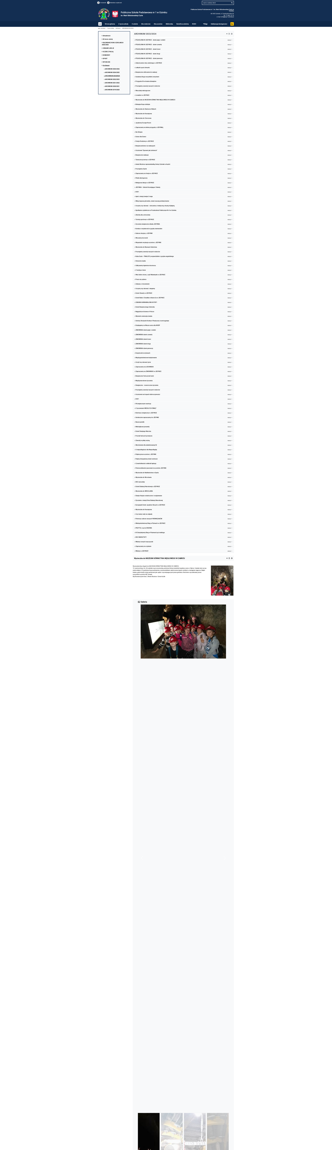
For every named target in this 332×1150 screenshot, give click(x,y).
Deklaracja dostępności (219, 24)
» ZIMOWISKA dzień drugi (183, 344)
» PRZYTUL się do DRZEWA (183, 528)
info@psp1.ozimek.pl (227, 17)
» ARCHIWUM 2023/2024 (112, 76)
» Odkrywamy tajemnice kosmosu (183, 265)
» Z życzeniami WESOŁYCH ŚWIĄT (183, 408)
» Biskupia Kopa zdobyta (183, 104)
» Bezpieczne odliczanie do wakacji (183, 72)
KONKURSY (106, 55)
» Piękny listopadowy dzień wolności (183, 459)
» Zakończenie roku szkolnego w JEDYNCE (183, 63)
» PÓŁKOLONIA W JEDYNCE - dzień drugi (183, 54)
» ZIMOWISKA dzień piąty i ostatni (183, 330)
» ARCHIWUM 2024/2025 (111, 72)
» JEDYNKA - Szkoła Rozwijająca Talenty (183, 187)
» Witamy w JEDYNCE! (183, 551)
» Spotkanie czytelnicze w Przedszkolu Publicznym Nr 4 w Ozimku (183, 210)
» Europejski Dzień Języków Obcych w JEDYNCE (183, 505)
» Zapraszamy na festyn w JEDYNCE (183, 173)
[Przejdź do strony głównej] (100, 24)
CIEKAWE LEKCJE (108, 48)
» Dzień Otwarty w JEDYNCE (183, 293)
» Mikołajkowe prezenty (183, 427)
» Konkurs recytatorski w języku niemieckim (183, 228)
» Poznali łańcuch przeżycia (183, 436)
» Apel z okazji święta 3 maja (183, 196)
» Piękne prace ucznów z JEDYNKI (183, 454)
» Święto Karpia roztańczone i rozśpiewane (183, 495)
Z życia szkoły (123, 24)
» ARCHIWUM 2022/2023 (111, 79)
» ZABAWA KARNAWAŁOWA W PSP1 (183, 302)
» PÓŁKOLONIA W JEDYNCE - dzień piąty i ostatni (183, 40)
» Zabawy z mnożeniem (183, 284)
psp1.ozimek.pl (101, 28)
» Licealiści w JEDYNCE (183, 95)
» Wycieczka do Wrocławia (183, 477)
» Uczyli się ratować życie (183, 362)
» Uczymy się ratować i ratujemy (183, 288)
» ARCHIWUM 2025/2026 (111, 69)
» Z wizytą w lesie (183, 270)
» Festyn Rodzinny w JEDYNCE (183, 141)
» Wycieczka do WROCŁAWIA (183, 491)
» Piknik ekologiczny (183, 178)
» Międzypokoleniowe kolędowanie (183, 357)
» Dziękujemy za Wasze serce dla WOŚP (183, 325)
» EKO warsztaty (183, 482)
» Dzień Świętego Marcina (183, 431)
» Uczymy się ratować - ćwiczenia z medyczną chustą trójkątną (183, 206)
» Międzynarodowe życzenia (183, 380)
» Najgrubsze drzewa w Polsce (183, 311)
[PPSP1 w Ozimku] (115, 14)
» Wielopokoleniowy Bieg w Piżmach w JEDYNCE (183, 523)
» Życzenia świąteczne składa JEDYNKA (183, 224)
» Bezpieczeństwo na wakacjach (183, 146)
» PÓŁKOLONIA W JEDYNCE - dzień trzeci (183, 49)
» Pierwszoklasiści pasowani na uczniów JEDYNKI (183, 468)
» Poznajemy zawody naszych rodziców (183, 86)
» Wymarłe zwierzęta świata (183, 316)
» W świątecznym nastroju (183, 403)
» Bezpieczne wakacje (183, 155)
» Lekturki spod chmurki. (183, 67)
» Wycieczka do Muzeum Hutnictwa (183, 247)
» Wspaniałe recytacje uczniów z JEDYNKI (183, 242)
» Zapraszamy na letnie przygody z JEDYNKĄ (183, 127)
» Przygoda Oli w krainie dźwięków (183, 81)
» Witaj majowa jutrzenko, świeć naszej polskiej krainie (183, 201)
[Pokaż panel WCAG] (232, 24)
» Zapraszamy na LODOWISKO (183, 367)
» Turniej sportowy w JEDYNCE (183, 219)
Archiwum (118, 28)
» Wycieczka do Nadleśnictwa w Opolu (183, 472)
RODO (194, 24)
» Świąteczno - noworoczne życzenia (183, 385)
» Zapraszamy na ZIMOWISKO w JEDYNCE (183, 371)
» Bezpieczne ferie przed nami (183, 376)
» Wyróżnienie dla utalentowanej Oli (183, 445)
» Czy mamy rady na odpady (183, 514)
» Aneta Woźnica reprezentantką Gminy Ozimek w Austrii (183, 164)
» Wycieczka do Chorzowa (183, 118)
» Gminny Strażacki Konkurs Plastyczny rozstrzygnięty (183, 321)
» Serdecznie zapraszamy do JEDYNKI (183, 417)
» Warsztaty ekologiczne (183, 90)
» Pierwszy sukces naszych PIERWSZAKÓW (183, 519)
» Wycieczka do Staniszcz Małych (183, 109)
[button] (225, 858)
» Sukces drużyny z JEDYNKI (183, 233)
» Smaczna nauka (183, 261)
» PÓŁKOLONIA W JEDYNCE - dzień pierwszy (183, 58)
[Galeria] (183, 858)
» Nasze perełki (183, 422)
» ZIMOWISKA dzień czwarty (183, 334)
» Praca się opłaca (183, 279)
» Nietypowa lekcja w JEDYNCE (183, 183)
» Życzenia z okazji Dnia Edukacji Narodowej (183, 500)
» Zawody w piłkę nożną (183, 440)
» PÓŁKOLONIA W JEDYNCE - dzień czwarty (183, 44)
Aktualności (106, 36)
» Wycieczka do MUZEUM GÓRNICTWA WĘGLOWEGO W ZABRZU (183, 100)
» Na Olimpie (183, 132)
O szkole (135, 24)
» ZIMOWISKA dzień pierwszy (183, 348)
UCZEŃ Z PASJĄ (108, 51)
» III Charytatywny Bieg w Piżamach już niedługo (183, 532)
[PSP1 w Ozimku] (105, 14)
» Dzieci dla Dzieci (183, 136)
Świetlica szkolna (182, 24)
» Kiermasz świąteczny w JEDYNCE (183, 413)
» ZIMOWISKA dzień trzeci (183, 339)
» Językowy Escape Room (183, 123)
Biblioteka (169, 24)
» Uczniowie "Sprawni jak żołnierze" (183, 150)
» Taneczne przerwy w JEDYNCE (183, 159)
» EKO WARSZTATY (183, 537)
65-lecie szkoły (108, 39)
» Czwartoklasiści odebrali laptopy (183, 463)
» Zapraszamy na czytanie (183, 546)
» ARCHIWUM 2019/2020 (111, 90)
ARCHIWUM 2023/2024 (127, 28)
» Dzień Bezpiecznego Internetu (183, 307)
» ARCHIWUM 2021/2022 (111, 83)
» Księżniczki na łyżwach (183, 353)
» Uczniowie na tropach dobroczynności (183, 394)
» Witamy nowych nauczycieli (183, 542)
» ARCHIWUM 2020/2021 (111, 86)
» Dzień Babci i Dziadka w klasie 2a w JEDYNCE (183, 298)
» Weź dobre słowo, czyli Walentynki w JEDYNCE (183, 275)
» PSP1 (183, 192)
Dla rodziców (145, 24)
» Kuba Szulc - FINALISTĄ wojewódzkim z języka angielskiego (183, 256)
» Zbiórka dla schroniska (183, 215)
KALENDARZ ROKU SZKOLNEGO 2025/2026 (112, 44)
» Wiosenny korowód (183, 238)
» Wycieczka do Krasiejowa (183, 113)
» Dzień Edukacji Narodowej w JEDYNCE (183, 486)
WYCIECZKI (106, 62)
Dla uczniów (158, 24)
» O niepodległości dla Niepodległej (183, 449)
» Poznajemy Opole (183, 169)
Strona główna (110, 24)
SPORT (105, 58)
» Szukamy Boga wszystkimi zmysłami (183, 77)
